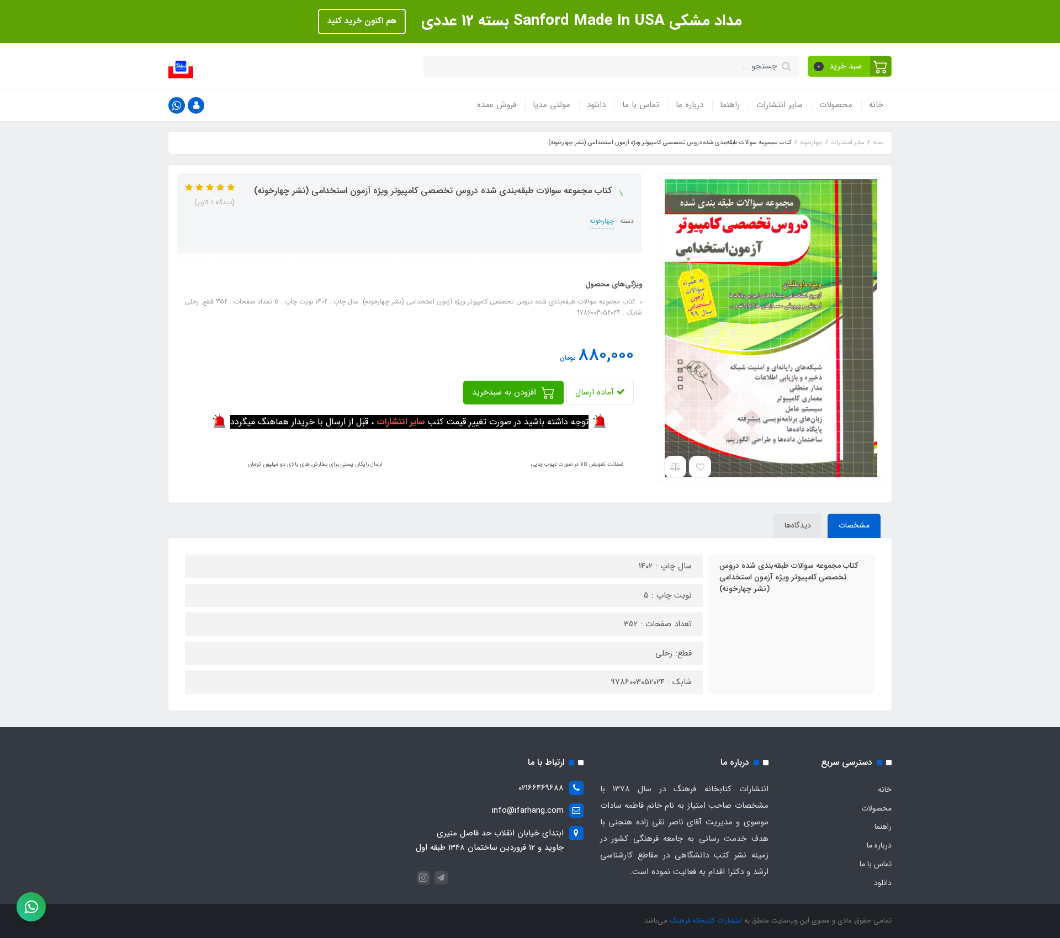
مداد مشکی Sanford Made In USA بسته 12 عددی (579, 21)
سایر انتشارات (779, 104)
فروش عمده (496, 104)
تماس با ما (640, 104)
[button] (850, 66)
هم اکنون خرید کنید (361, 21)
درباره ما (689, 104)
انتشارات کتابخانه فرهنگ (706, 920)
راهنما (730, 104)
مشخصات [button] (854, 525)
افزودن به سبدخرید (505, 392)
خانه (876, 104)
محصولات (835, 104)
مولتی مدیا (551, 104)
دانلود (596, 104)
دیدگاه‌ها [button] (798, 525)
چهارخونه (602, 221)
